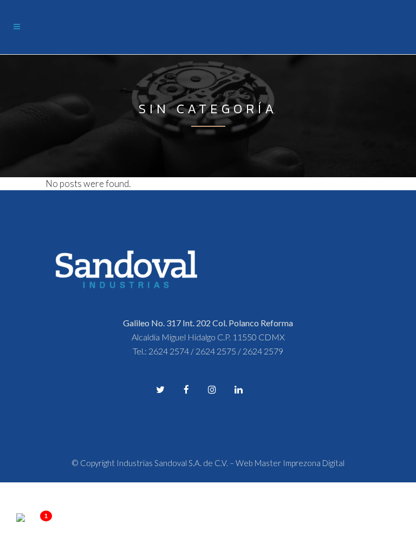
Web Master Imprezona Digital (290, 463)
